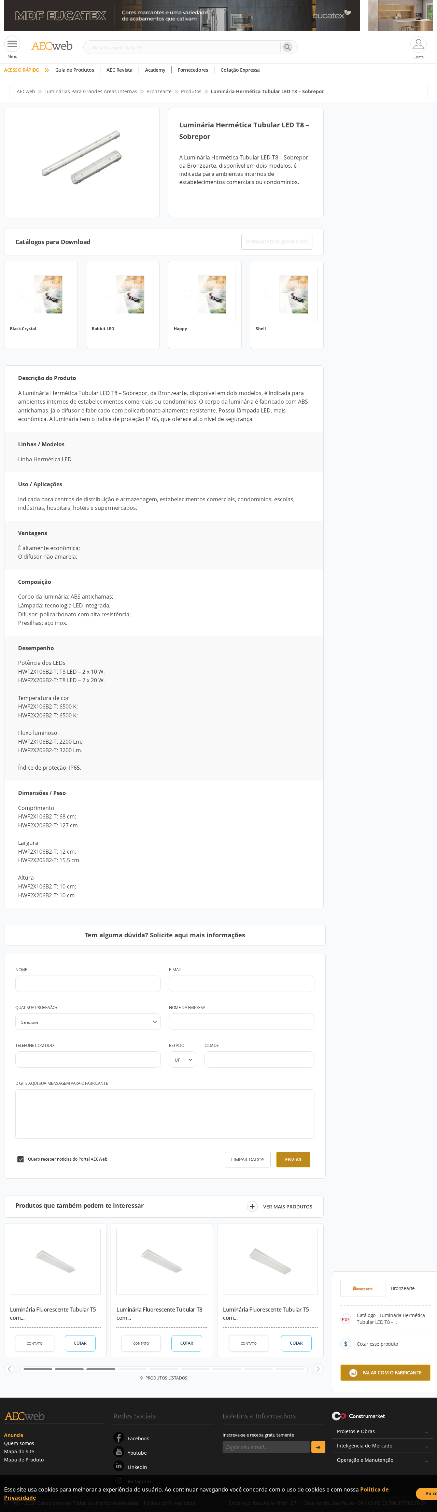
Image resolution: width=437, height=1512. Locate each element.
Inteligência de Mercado (364, 1445)
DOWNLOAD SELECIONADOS (277, 241)
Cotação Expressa (240, 70)
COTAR (80, 1343)
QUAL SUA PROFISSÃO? (36, 1007)
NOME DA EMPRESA (187, 1007)
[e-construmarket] (358, 1415)
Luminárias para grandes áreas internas (90, 91)
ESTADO (176, 1045)
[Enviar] (318, 1447)
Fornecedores (193, 70)
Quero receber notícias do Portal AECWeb (67, 1159)
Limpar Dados (247, 1159)
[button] (9, 1368)
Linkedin (137, 1467)
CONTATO (35, 1343)
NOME (21, 969)
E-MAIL (175, 969)
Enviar (293, 1159)
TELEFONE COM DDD (34, 1045)
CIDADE (212, 1045)
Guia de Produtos (74, 70)
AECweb (26, 91)
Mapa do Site (19, 1451)
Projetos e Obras (356, 1431)
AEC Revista (119, 70)
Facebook (138, 1438)
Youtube (137, 1453)
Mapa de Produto (24, 1459)
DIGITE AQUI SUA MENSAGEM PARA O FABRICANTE (61, 1083)
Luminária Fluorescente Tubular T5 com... (53, 1313)
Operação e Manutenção (365, 1460)
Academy (155, 70)
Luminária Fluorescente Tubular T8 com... (159, 1313)
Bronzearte (159, 91)
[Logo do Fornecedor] (363, 1288)
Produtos (191, 91)
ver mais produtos (287, 1206)
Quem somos (19, 1443)
